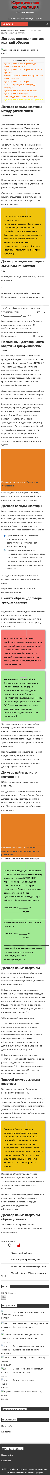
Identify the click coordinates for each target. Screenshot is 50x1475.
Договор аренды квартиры (16, 82)
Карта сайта (7, 1426)
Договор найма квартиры (16, 94)
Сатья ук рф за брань (21, 1253)
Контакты (6, 1432)
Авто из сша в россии (23, 1380)
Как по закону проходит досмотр (29, 1357)
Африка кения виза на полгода (28, 1391)
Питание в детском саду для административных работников (20, 851)
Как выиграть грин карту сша (25, 1260)
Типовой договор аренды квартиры (20, 97)
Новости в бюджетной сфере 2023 (28, 1266)
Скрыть (29, 61)
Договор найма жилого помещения (20, 91)
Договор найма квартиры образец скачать (23, 100)
